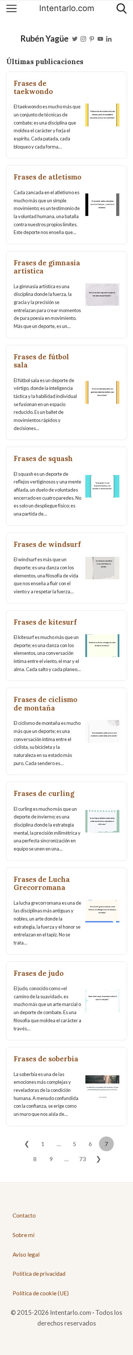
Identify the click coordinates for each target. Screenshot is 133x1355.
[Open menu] (11, 8)
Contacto (24, 1215)
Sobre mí (23, 1235)
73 (82, 1158)
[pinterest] (92, 38)
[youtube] (100, 38)
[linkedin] (109, 38)
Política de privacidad (39, 1273)
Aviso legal (26, 1254)
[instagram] (83, 38)
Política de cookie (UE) (41, 1293)
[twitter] (75, 38)
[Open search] (121, 8)
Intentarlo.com (66, 8)
